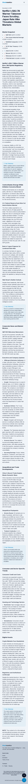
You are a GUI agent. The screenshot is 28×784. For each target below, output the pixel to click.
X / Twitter (4, 766)
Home (3, 755)
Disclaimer (4, 757)
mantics (7, 745)
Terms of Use (5, 759)
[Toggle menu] (24, 2)
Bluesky (11, 766)
